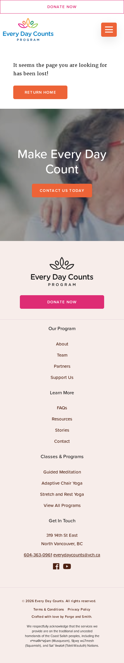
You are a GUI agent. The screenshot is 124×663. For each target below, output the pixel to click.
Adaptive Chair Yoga (62, 483)
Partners (62, 366)
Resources (62, 418)
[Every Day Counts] (34, 29)
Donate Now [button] (62, 7)
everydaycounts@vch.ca (76, 554)
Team (62, 355)
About (62, 343)
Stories (62, 430)
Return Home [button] (40, 92)
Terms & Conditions (48, 609)
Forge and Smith (78, 616)
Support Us (62, 377)
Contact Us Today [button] (62, 190)
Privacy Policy (79, 609)
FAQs (62, 407)
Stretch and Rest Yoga (62, 494)
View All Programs (62, 505)
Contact (62, 441)
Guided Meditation (62, 471)
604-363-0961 (38, 554)
